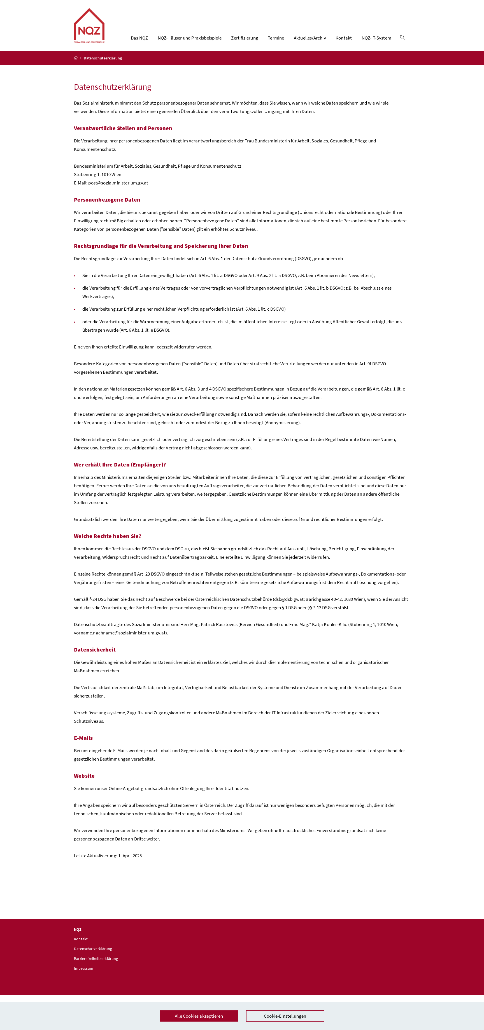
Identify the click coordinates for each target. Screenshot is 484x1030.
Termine (276, 38)
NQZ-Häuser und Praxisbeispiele (190, 38)
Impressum (84, 968)
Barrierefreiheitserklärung (96, 958)
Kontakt (344, 38)
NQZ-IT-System (376, 38)
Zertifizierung (244, 38)
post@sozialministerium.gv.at (118, 183)
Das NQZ (139, 38)
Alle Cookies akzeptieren (199, 1016)
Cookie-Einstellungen (285, 1016)
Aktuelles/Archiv (310, 38)
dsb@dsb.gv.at (289, 599)
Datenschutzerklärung (93, 948)
